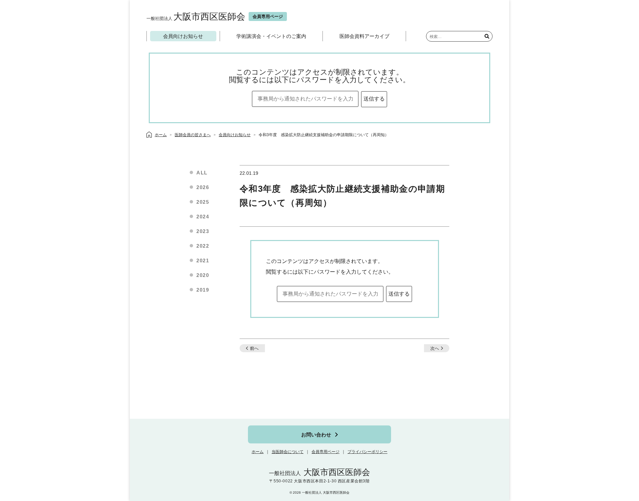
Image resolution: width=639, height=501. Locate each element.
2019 (202, 290)
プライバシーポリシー (367, 451)
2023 (202, 231)
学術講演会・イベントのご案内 (271, 36)
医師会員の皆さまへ (193, 134)
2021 (202, 260)
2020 (202, 275)
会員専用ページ (325, 451)
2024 (202, 216)
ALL (202, 172)
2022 (202, 246)
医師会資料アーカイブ (364, 36)
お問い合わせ (316, 434)
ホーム (258, 451)
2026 (202, 187)
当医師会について (288, 451)
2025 (202, 202)
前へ (254, 348)
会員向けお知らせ (183, 36)
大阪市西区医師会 (195, 16)
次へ (434, 348)
